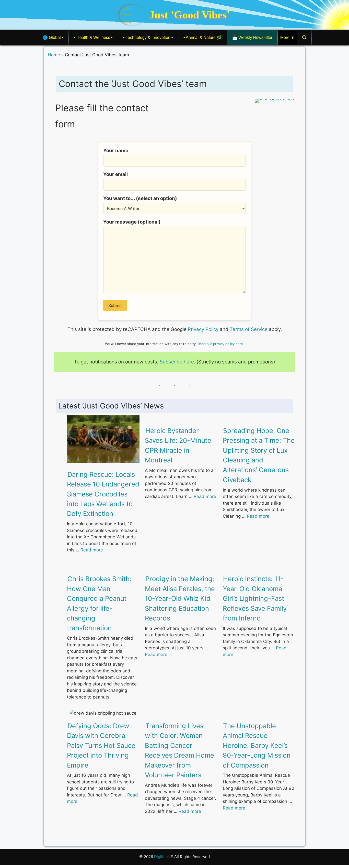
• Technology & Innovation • (148, 37)
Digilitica (162, 856)
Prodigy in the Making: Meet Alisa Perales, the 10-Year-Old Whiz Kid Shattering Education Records (180, 598)
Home (54, 54)
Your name (115, 150)
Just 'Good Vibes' (189, 15)
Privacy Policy (203, 329)
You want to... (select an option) (140, 198)
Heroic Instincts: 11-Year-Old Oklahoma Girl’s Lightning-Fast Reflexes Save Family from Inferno (255, 598)
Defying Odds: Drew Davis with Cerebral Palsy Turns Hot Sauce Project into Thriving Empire (101, 745)
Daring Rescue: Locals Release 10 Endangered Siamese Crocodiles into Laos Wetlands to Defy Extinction (103, 494)
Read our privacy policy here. (221, 344)
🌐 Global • (53, 37)
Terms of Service (248, 329)
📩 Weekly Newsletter (252, 37)
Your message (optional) (132, 222)
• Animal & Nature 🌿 (202, 37)
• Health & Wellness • (93, 37)
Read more (91, 549)
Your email (115, 174)
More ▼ (287, 37)
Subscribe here (177, 362)
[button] (304, 37)
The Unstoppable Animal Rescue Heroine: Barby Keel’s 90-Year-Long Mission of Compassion (256, 745)
